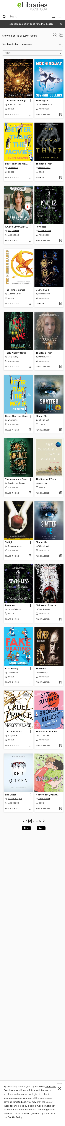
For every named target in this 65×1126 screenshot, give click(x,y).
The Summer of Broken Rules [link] (47, 731)
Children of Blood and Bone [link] (47, 605)
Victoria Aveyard (15, 798)
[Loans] (54, 16)
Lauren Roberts (44, 230)
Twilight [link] (9, 542)
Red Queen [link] (10, 795)
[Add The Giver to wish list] (60, 682)
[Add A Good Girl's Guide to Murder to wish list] (30, 241)
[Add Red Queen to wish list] (30, 809)
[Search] (4, 16)
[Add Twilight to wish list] (30, 556)
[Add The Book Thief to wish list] (60, 178)
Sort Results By (10, 44)
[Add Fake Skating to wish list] (30, 682)
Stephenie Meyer (15, 546)
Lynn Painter (13, 167)
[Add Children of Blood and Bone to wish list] (60, 619)
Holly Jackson (13, 230)
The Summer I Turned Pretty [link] (47, 479)
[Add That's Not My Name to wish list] (30, 367)
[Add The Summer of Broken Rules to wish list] (60, 746)
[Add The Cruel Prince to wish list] (30, 746)
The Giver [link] (41, 668)
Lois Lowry (42, 672)
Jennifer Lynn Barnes (16, 483)
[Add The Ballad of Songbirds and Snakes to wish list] (30, 115)
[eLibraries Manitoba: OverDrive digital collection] (32, 6)
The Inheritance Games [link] (17, 479)
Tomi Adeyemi (44, 609)
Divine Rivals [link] (42, 290)
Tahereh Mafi (43, 420)
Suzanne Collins (14, 104)
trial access (47, 24)
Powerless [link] (41, 227)
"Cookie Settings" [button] (45, 1105)
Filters (8, 53)
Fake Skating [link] (11, 668)
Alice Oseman (44, 798)
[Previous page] (23, 821)
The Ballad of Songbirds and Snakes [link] (17, 100)
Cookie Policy (15, 1117)
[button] (55, 36)
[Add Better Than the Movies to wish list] (30, 178)
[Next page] (44, 821)
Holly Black (12, 735)
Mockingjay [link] (42, 100)
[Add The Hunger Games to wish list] (30, 304)
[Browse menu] (60, 16)
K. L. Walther (43, 735)
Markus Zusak (44, 167)
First (26, 828)
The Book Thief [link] (44, 164)
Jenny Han (42, 483)
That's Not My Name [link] (15, 353)
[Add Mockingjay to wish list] (60, 115)
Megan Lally (13, 357)
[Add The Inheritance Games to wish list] (30, 493)
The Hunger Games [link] (15, 290)
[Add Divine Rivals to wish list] (60, 304)
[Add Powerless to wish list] (60, 241)
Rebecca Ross (44, 294)
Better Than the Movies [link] (17, 164)
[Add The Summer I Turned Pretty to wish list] (60, 493)
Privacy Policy (27, 1090)
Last (41, 828)
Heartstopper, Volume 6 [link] (47, 795)
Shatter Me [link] (41, 416)
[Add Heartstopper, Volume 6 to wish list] (60, 809)
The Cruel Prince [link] (13, 731)
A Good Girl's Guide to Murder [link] (17, 227)
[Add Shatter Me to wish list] (60, 430)
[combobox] (26, 16)
